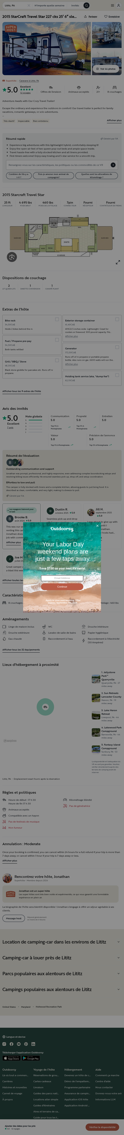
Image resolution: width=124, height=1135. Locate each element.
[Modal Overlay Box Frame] (62, 567)
